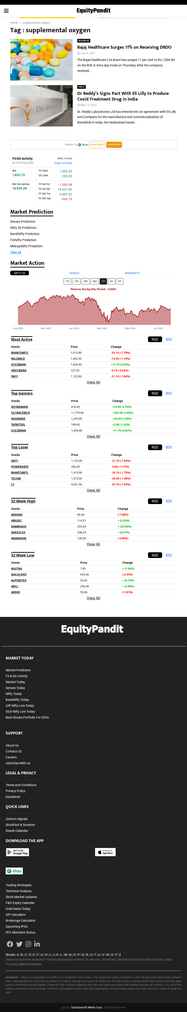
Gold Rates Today (18, 909)
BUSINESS (83, 40)
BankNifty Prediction (24, 234)
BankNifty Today (17, 700)
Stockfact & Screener (20, 825)
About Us (12, 745)
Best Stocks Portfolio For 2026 (27, 717)
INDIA (81, 87)
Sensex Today (15, 688)
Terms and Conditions (21, 785)
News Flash (97, 144)
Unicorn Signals (17, 819)
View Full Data (63, 163)
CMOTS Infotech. (30, 964)
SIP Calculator (16, 914)
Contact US (14, 751)
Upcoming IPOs (17, 926)
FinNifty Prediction (23, 240)
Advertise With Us (18, 763)
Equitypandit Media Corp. (87, 1007)
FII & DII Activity (17, 676)
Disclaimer (13, 797)
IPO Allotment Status (20, 932)
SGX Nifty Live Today (20, 711)
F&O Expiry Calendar (20, 903)
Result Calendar (17, 831)
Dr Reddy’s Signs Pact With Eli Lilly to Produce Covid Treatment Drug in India (123, 96)
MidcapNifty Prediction (26, 246)
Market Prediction (18, 670)
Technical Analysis (18, 891)
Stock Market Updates (21, 897)
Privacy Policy (15, 791)
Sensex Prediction (22, 221)
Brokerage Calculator (21, 920)
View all (15, 252)
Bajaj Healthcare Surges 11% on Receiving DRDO (124, 47)
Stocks (10, 954)
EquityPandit (93, 11)
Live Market (114, 144)
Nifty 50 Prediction (23, 228)
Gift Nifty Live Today (20, 705)
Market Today (15, 682)
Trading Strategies (18, 885)
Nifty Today (14, 694)
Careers (11, 757)
